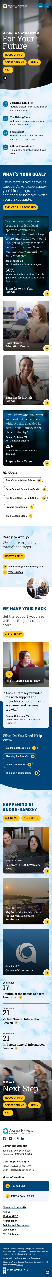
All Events (31, 818)
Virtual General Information (22, 1020)
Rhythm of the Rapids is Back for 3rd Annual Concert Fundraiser (23, 916)
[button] (26, 664)
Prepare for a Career (19, 461)
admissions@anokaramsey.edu (25, 566)
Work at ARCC (10, 1216)
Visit (8, 70)
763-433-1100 (18, 1186)
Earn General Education (23, 489)
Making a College (18, 748)
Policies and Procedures (16, 1225)
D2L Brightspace (12, 1234)
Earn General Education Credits (17, 344)
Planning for (17, 756)
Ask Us (7, 1212)
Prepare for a (17, 507)
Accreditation (10, 1221)
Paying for (15, 764)
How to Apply (14, 556)
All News (11, 818)
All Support (13, 634)
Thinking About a (19, 773)
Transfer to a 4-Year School (19, 290)
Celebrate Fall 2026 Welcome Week (23, 866)
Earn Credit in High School (18, 399)
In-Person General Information (24, 1046)
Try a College (16, 516)
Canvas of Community (19, 970)
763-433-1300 (15, 572)
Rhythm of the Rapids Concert (23, 995)
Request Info (14, 55)
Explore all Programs (20, 207)
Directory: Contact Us (14, 1207)
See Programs (14, 62)
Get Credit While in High (23, 498)
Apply (34, 62)
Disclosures (9, 1230)
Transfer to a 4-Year (20, 480)
